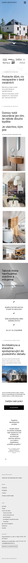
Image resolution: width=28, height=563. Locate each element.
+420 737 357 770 (21, 541)
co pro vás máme (6, 510)
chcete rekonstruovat (8, 515)
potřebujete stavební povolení (10, 519)
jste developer (6, 517)
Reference (4, 525)
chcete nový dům (7, 512)
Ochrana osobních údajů (8, 496)
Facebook (4, 487)
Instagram (4, 490)
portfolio (4, 506)
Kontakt (4, 528)
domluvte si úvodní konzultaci (9, 546)
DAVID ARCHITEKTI (9, 2)
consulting (5, 521)
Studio (3, 508)
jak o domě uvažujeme (7, 523)
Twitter (4, 493)
